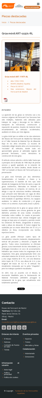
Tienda (6, 350)
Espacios (28, 339)
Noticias (7, 342)
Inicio (4, 22)
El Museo (7, 339)
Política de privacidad (11, 373)
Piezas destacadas (18, 22)
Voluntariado (30, 353)
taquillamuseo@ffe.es (28, 322)
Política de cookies (11, 377)
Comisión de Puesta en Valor (11, 346)
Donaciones (29, 357)
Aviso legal (8, 370)
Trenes (27, 342)
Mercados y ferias (32, 345)
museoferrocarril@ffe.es (11, 322)
